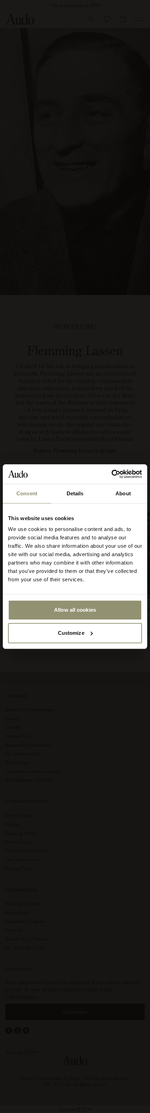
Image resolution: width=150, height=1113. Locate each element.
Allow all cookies (75, 610)
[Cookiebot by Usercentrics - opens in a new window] (111, 474)
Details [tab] (75, 493)
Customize (71, 633)
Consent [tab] (26, 493)
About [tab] (123, 493)
